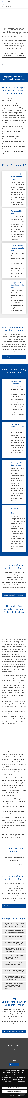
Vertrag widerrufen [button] (14, 1064)
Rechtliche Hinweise (14, 1045)
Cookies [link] (14, 1060)
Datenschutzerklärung (11, 1083)
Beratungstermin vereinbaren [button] (14, 357)
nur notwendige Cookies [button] (14, 1091)
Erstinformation (14, 1053)
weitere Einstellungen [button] (14, 1095)
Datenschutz (14, 1049)
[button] (14, 54)
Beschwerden (14, 1056)
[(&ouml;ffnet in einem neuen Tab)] (14, 67)
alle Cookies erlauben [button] (14, 1088)
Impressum (14, 1041)
